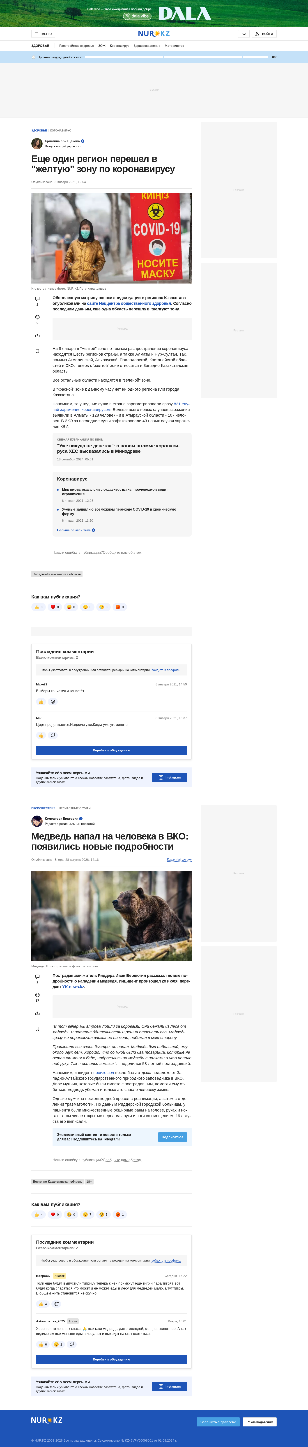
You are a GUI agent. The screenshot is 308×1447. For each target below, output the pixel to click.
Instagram (173, 777)
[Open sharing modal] (37, 335)
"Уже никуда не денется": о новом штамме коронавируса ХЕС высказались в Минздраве (118, 448)
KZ (244, 34)
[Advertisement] (154, 90)
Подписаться (173, 1137)
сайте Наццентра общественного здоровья (129, 303)
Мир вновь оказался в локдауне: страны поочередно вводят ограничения (115, 492)
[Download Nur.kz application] (154, 13)
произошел (104, 1072)
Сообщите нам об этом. (122, 552)
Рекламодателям (260, 1422)
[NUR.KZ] (154, 34)
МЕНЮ (46, 34)
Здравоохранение (147, 45)
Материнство (174, 45)
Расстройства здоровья (76, 45)
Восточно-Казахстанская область (57, 1181)
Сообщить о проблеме (218, 1422)
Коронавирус (119, 45)
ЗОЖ (102, 45)
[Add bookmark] (37, 351)
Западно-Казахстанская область (57, 574)
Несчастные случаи (75, 808)
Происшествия (43, 808)
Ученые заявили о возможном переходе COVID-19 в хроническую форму (119, 511)
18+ (89, 1181)
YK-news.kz (72, 987)
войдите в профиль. (166, 670)
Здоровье (40, 45)
